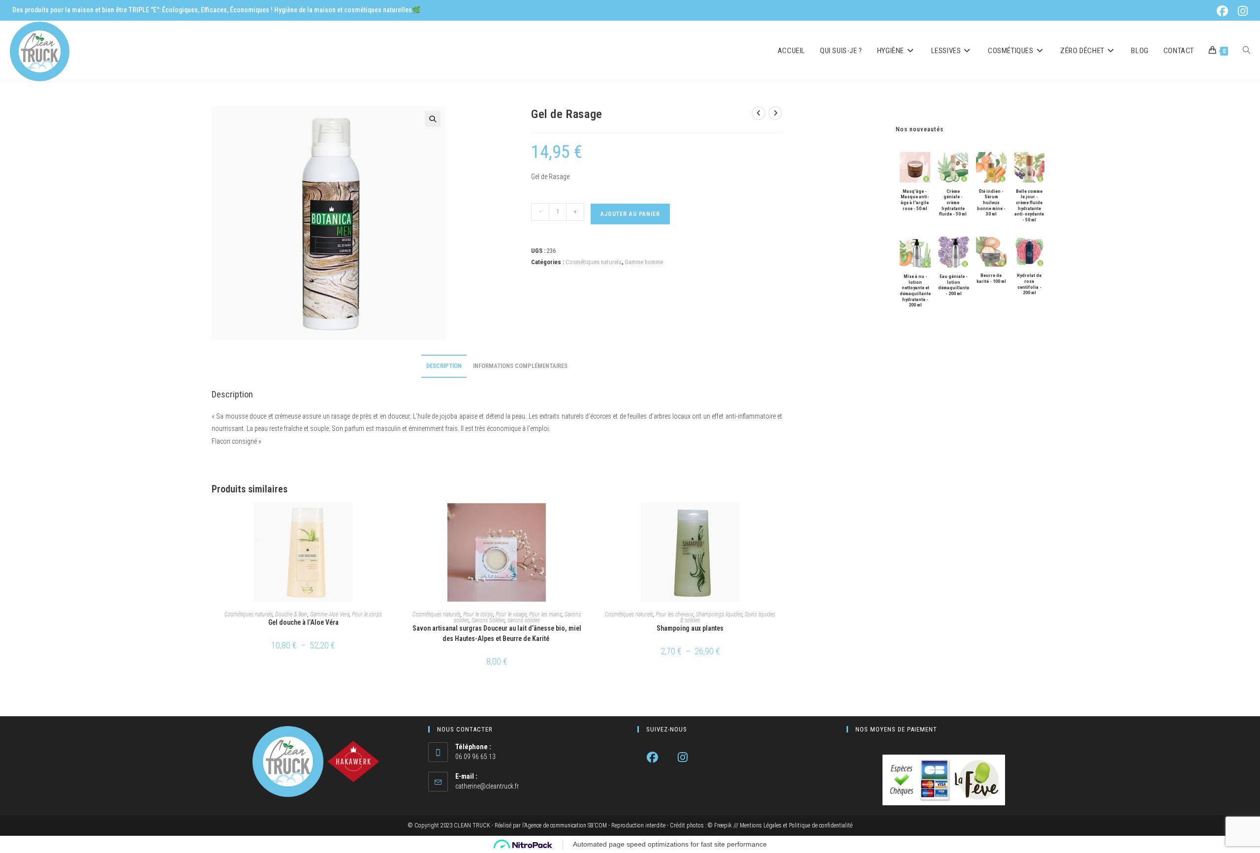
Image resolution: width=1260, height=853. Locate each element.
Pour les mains (545, 614)
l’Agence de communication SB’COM (564, 825)
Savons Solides (488, 620)
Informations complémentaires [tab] (520, 365)
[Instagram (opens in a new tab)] (1241, 11)
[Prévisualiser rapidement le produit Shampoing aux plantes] (779, 520)
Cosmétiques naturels (594, 262)
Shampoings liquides (719, 614)
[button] (433, 119)
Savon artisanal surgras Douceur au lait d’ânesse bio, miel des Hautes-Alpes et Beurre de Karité (496, 633)
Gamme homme (644, 262)
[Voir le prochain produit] (775, 113)
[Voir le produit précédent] (758, 113)
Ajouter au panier (630, 214)
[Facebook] (652, 757)
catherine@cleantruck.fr (487, 786)
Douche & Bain (291, 614)
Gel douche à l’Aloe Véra (303, 622)
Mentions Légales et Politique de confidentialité (796, 825)
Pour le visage (511, 614)
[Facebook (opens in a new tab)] (1224, 11)
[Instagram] (682, 757)
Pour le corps (367, 614)
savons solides (523, 620)
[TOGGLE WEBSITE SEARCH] (1246, 51)
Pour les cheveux (674, 614)
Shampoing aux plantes (690, 628)
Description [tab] (444, 365)
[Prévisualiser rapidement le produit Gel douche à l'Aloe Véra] (392, 520)
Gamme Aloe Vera (329, 614)
